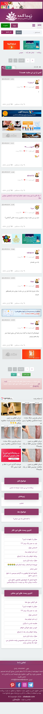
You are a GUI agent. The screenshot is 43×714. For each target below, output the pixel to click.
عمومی (21, 52)
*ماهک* (31, 83)
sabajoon (30, 253)
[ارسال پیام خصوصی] (38, 87)
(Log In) (36, 386)
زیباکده (39, 52)
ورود (14, 25)
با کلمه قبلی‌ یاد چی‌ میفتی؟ (21, 519)
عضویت (5, 25)
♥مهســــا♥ (29, 147)
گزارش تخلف (6, 104)
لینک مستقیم (19, 104)
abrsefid (30, 176)
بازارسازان (16, 699)
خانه (39, 25)
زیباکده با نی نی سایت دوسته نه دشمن (21, 488)
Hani (32, 282)
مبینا (32, 208)
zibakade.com (29, 696)
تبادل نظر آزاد (30, 52)
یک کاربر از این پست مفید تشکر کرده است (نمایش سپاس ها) (21, 196)
